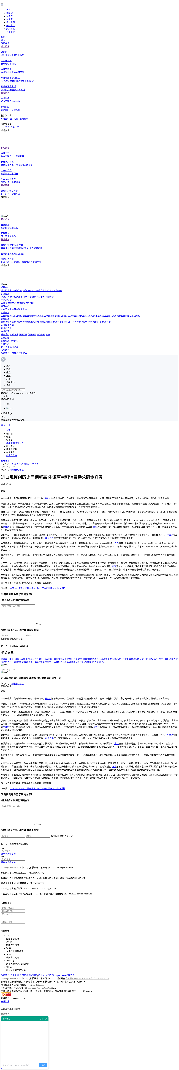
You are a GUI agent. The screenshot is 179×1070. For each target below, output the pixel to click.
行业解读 (49, 297)
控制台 (4, 37)
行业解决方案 (7, 325)
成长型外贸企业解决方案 (128, 316)
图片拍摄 (14, 119)
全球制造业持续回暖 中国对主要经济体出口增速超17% (79, 662)
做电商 (9, 19)
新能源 (6, 527)
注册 (8, 425)
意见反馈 (14, 975)
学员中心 (12, 303)
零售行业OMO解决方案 (51, 322)
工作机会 (23, 353)
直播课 (4, 303)
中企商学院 (6, 300)
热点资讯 (5, 347)
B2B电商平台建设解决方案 (74, 322)
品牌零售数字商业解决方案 (80, 316)
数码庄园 (32, 334)
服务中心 (27, 290)
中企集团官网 (68, 975)
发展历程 (23, 334)
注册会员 (5, 43)
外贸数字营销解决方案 (11, 322)
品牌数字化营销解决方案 (55, 316)
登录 (3, 40)
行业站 (41, 975)
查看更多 (5, 461)
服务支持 (10, 25)
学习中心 (5, 306)
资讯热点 (19, 443)
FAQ (48, 334)
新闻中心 (5, 344)
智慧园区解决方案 (31, 322)
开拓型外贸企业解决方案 (104, 316)
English (58, 975)
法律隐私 (41, 334)
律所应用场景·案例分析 (21, 297)
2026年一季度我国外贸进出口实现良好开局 (21, 659)
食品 (116, 543)
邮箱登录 (49, 975)
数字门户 (5, 46)
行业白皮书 (6, 328)
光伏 (95, 527)
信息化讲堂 (43, 290)
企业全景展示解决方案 (33, 316)
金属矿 (170, 535)
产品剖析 (5, 297)
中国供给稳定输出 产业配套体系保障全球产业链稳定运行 (131, 659)
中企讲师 (30, 303)
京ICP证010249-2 (101, 978)
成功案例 (10, 22)
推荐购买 (5, 93)
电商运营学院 (7, 309)
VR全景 (4, 119)
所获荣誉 (14, 341)
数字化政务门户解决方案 (99, 322)
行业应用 (5, 319)
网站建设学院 (20, 309)
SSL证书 (5, 127)
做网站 (9, 13)
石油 (114, 566)
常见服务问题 (55, 290)
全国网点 (14, 353)
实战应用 (5, 294)
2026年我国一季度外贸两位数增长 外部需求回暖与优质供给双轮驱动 (73, 659)
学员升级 (21, 303)
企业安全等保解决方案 (11, 316)
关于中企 (10, 32)
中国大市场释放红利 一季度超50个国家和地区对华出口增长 (37, 588)
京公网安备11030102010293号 (79, 978)
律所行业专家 (38, 297)
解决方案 (10, 29)
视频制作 (24, 119)
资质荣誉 (5, 338)
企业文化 (14, 334)
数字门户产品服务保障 (11, 290)
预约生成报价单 (8, 854)
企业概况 (5, 331)
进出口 (48, 498)
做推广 (9, 16)
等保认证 (14, 127)
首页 (8, 10)
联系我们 (5, 350)
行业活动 (14, 347)
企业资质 (5, 341)
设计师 (34, 290)
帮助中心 (5, 287)
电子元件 (49, 538)
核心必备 (5, 148)
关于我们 (5, 334)
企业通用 (5, 312)
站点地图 (33, 975)
